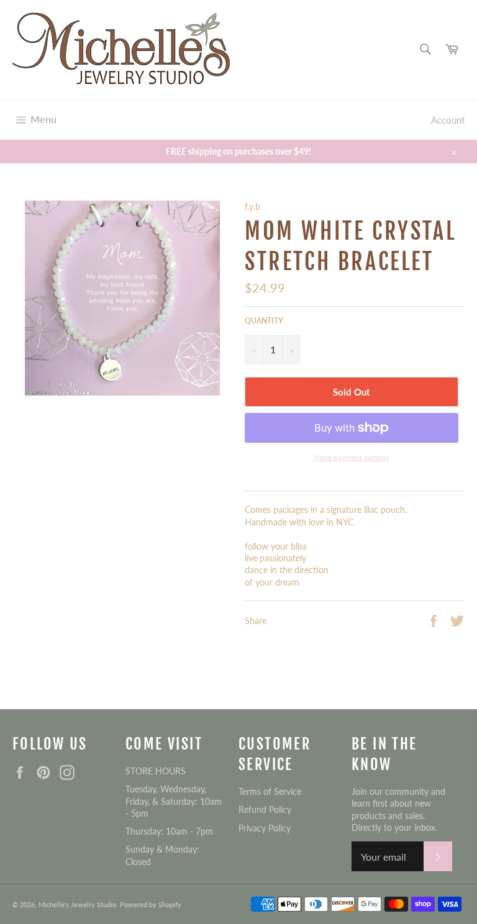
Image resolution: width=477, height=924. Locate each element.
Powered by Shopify (150, 904)
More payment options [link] (351, 457)
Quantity (264, 320)
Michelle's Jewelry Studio (77, 904)
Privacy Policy (264, 828)
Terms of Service (269, 791)
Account (448, 119)
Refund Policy (264, 809)
